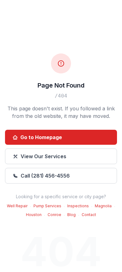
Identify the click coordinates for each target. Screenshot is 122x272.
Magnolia (103, 206)
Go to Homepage (41, 137)
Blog (71, 214)
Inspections (78, 206)
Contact (89, 214)
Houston (34, 214)
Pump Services (47, 206)
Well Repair (17, 206)
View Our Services (43, 156)
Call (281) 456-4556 (45, 176)
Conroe (54, 214)
